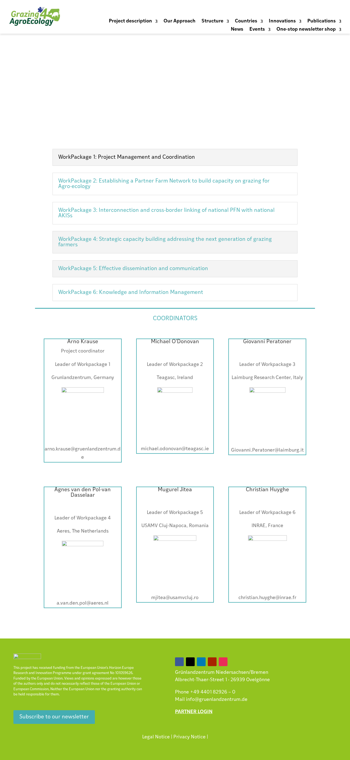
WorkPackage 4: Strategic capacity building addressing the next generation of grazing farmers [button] (165, 242)
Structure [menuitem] (212, 21)
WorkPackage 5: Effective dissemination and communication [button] (133, 268)
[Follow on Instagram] (336, 10)
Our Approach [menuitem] (180, 21)
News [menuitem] (237, 30)
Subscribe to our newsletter (54, 717)
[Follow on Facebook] (293, 10)
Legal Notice (156, 737)
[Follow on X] (304, 10)
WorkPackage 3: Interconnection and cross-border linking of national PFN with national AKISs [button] (166, 213)
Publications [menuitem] (321, 21)
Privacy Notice (189, 737)
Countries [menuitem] (246, 21)
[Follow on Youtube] (326, 10)
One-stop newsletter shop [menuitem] (306, 30)
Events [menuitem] (257, 30)
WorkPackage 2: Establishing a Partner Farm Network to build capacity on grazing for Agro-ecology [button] (164, 183)
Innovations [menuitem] (282, 21)
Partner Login (193, 712)
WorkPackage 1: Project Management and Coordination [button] (126, 157)
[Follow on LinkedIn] (315, 10)
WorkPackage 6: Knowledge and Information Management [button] (130, 292)
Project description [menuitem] (130, 21)
